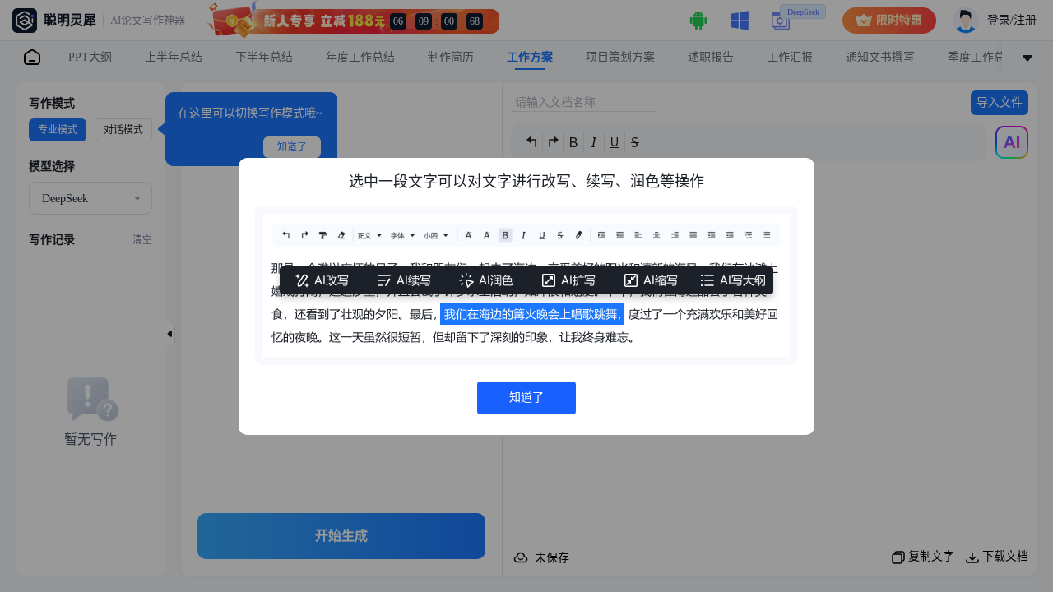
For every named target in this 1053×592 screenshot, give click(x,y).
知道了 (526, 397)
